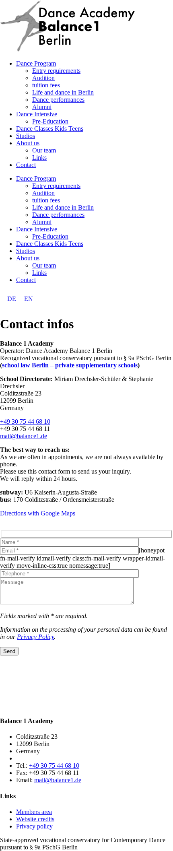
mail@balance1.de (23, 436)
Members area (34, 811)
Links (39, 157)
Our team (44, 150)
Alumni (41, 106)
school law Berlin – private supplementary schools (70, 365)
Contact (26, 164)
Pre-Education (50, 121)
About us (27, 143)
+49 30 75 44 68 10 (25, 421)
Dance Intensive (36, 114)
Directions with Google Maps (37, 513)
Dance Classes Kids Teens (49, 128)
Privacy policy (34, 826)
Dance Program (36, 63)
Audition (43, 77)
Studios (25, 135)
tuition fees (46, 85)
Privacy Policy (35, 636)
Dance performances (58, 99)
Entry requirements (56, 70)
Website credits (35, 819)
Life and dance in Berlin (63, 92)
